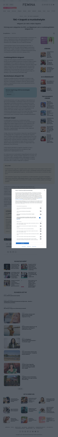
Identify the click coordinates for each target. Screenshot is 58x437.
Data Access (29, 246)
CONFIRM (22, 243)
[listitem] (29, 206)
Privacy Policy (34, 246)
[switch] (40, 208)
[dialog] (29, 218)
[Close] (45, 190)
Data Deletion (24, 246)
